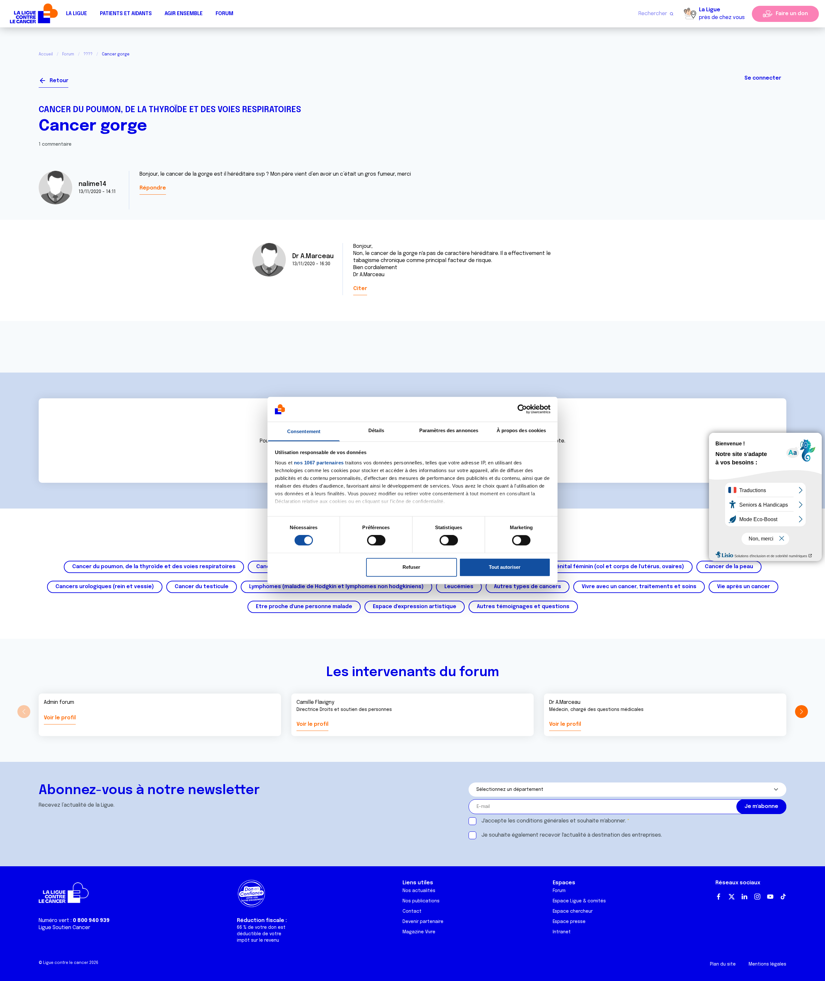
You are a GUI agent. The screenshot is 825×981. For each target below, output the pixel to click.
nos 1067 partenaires (319, 462)
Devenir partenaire (423, 921)
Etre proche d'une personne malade (304, 606)
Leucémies (458, 586)
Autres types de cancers (527, 586)
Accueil (46, 54)
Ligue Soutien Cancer (64, 927)
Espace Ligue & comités (579, 901)
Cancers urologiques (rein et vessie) (104, 586)
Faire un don (792, 13)
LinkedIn (744, 896)
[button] (801, 711)
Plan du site (723, 964)
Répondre (153, 188)
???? (87, 54)
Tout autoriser (504, 567)
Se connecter (762, 78)
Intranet (562, 932)
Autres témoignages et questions (523, 606)
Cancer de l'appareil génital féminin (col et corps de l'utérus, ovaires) (591, 566)
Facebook (718, 896)
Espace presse (569, 921)
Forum (224, 13)
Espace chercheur (573, 911)
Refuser (411, 567)
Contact (412, 911)
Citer (360, 288)
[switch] (376, 540)
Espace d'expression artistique (414, 606)
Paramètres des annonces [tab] (448, 430)
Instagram (757, 896)
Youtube (770, 896)
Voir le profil (60, 718)
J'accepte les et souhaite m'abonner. (553, 821)
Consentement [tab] (303, 431)
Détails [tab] (376, 430)
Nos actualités (419, 891)
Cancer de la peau (729, 566)
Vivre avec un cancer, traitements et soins (639, 586)
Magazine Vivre (419, 932)
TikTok (783, 896)
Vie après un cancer (743, 586)
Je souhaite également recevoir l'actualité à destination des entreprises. (571, 835)
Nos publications (421, 901)
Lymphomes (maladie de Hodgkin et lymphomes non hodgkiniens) (336, 586)
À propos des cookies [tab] (521, 430)
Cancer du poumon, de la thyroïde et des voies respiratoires (170, 110)
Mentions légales (767, 964)
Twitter (731, 896)
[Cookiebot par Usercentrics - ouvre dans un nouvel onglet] (522, 409)
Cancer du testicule (201, 586)
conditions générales (543, 821)
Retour (59, 80)
